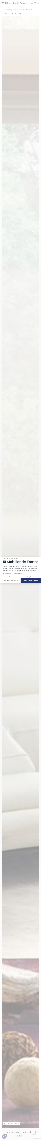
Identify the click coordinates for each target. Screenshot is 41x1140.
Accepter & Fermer (31, 581)
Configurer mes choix (10, 581)
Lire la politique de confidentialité (12, 573)
